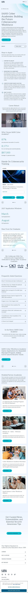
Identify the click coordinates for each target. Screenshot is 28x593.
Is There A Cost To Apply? (7, 321)
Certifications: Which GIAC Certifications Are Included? (12, 311)
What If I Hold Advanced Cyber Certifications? (12, 281)
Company (4, 551)
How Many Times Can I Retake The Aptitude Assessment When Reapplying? (12, 285)
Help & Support (5, 555)
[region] (14, 587)
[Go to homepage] (3, 2)
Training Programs (6, 559)
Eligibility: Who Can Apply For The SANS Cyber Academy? (12, 291)
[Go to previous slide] (3, 202)
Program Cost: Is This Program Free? (10, 301)
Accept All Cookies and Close (14, 590)
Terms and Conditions (5, 579)
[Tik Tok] (15, 574)
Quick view (5, 191)
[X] (5, 574)
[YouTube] (8, 574)
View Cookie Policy (16, 584)
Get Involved (5, 562)
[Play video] (14, 120)
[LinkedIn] (2, 574)
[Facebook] (12, 574)
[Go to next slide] (25, 202)
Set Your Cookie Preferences (14, 586)
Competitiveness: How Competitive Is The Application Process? (11, 316)
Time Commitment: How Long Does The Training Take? (11, 305)
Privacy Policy (4, 577)
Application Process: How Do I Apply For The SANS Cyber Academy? (12, 296)
